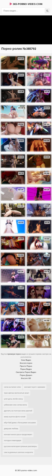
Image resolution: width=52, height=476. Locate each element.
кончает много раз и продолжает (18, 434)
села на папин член (12, 387)
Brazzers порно (26, 363)
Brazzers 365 (26, 378)
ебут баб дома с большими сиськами (20, 422)
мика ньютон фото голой (14, 416)
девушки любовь (11, 428)
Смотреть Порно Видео (26, 372)
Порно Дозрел (26, 375)
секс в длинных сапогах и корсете (18, 452)
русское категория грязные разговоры (20, 446)
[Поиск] (47, 10)
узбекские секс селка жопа (15, 404)
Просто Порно (26, 366)
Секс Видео (26, 360)
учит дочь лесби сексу (13, 398)
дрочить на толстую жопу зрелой (18, 410)
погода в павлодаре (12, 440)
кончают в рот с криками (34, 387)
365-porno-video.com (27, 4)
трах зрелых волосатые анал (16, 392)
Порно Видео (26, 369)
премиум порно (14, 354)
